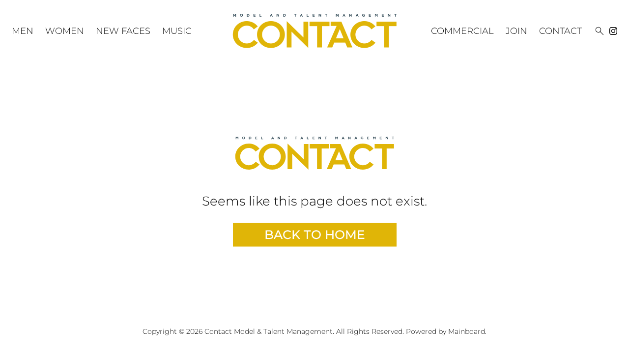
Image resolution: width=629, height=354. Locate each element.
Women (64, 31)
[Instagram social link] (613, 31)
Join (516, 31)
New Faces (123, 31)
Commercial (462, 31)
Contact (560, 31)
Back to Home (314, 234)
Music (177, 31)
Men (22, 31)
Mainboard (466, 331)
